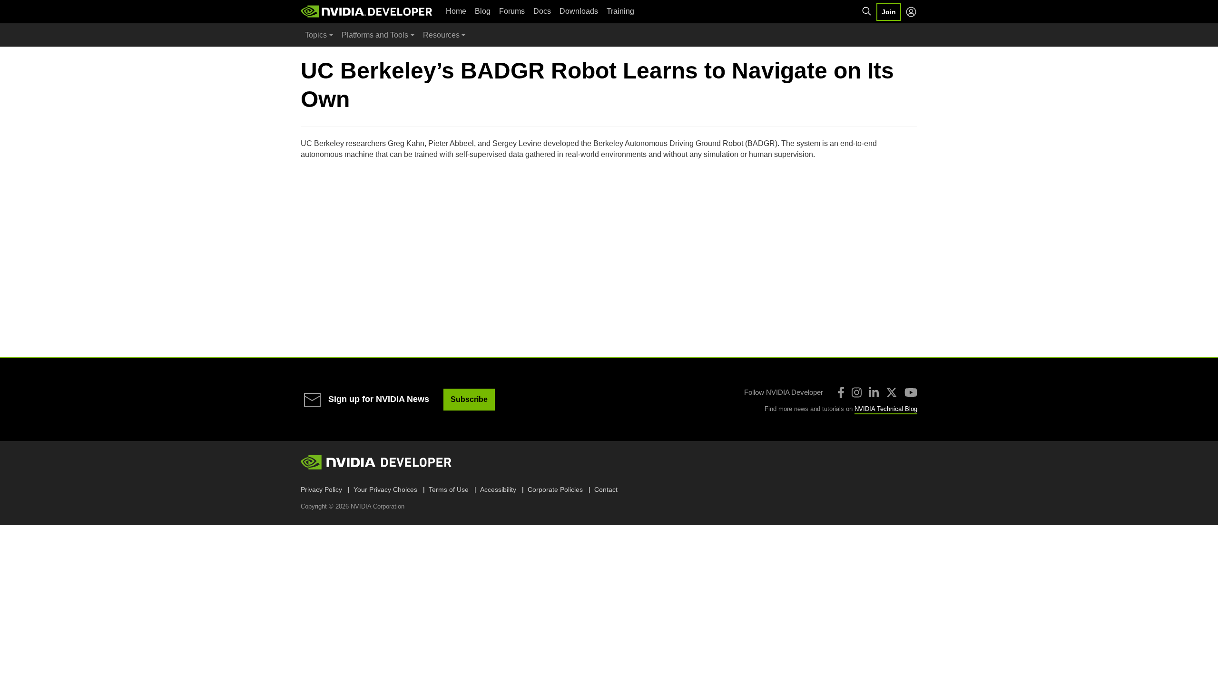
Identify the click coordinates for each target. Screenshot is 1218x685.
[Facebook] (841, 392)
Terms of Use (449, 489)
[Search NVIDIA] (867, 11)
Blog (483, 11)
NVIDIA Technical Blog (886, 408)
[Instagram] (857, 392)
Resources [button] (441, 35)
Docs (542, 11)
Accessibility (498, 489)
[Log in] (911, 12)
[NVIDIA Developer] (367, 11)
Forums (512, 11)
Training (620, 11)
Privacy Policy (321, 489)
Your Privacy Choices (385, 489)
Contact (606, 489)
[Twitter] (891, 392)
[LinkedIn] (874, 392)
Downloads (579, 11)
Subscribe (469, 399)
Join (889, 12)
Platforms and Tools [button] (375, 35)
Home (456, 11)
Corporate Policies (555, 489)
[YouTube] (910, 392)
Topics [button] (316, 35)
